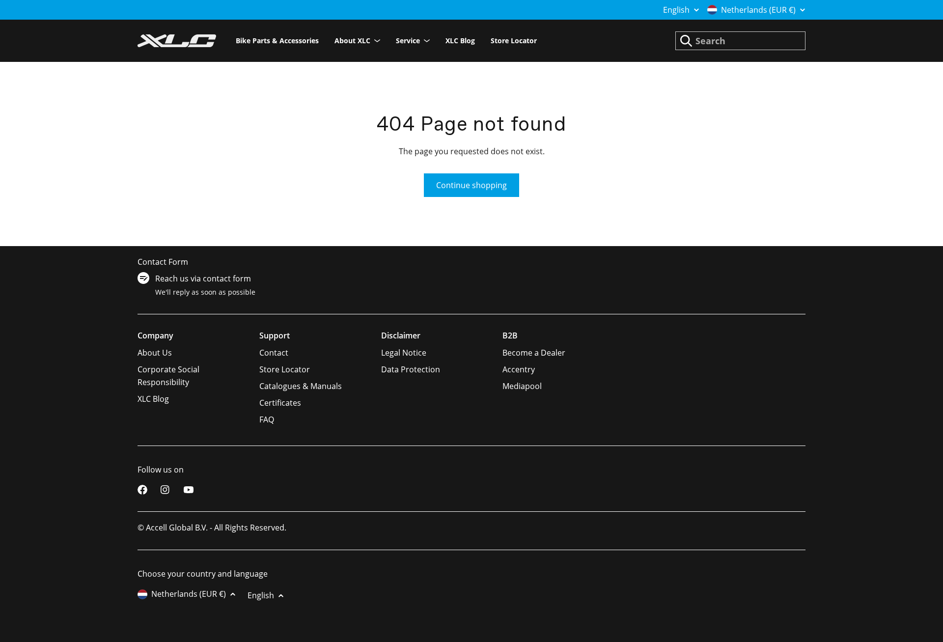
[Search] (686, 41)
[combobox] (740, 40)
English (676, 10)
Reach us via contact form (203, 278)
